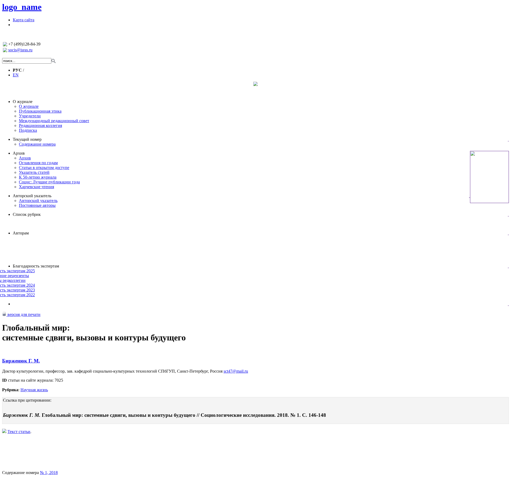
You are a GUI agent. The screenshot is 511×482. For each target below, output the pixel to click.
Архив (19, 153)
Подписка (28, 130)
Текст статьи (18, 431)
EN (16, 75)
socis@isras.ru (20, 50)
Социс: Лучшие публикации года (49, 182)
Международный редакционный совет (54, 120)
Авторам (21, 233)
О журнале (22, 101)
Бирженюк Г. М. (21, 361)
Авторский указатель (32, 195)
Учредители (30, 116)
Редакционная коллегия (40, 125)
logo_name (22, 7)
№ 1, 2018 (49, 472)
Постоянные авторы (37, 205)
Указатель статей (34, 172)
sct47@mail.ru (236, 371)
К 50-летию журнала (37, 177)
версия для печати (23, 314)
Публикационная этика (40, 111)
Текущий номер (27, 139)
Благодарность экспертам (36, 266)
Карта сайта (23, 20)
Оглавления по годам (38, 162)
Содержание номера (37, 144)
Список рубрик (27, 214)
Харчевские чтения (36, 186)
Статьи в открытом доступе (44, 167)
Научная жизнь (34, 390)
